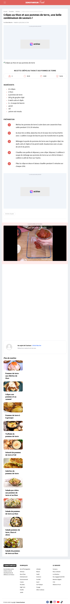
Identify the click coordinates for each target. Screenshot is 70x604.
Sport (37, 582)
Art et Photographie (25, 569)
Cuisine (22, 582)
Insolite (22, 590)
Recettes (11, 11)
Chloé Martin (9, 22)
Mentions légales (57, 579)
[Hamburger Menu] (4, 2)
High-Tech (22, 587)
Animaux (22, 572)
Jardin (21, 592)
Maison (38, 572)
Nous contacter (57, 572)
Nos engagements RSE (59, 577)
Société (38, 579)
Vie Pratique (39, 584)
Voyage (38, 587)
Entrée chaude (9, 214)
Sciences (38, 577)
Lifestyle (38, 569)
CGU (54, 582)
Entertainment (23, 577)
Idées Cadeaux (40, 590)
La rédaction (56, 574)
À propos (55, 569)
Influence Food (57, 584)
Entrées (18, 11)
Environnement (24, 579)
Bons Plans (23, 574)
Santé (37, 574)
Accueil (5, 11)
